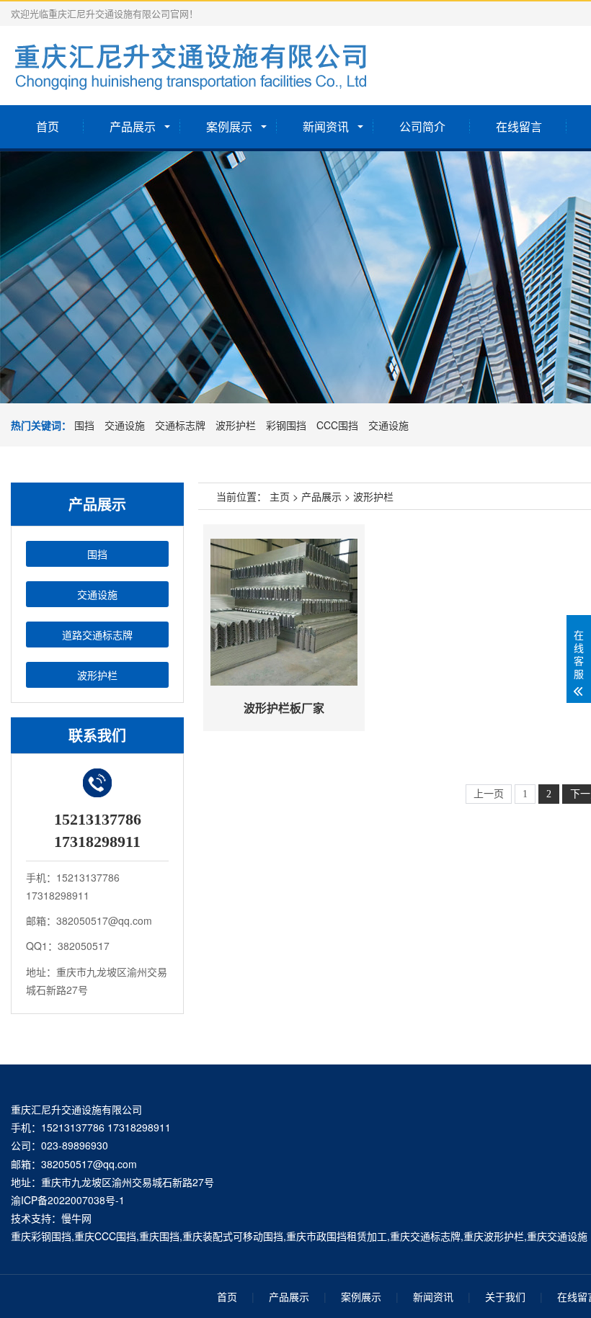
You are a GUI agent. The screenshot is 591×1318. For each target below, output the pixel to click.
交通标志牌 (180, 425)
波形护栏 (235, 425)
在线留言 (519, 126)
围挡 (84, 425)
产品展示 (133, 126)
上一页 (489, 794)
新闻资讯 (326, 126)
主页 (280, 496)
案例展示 (229, 126)
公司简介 (422, 126)
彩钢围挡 (286, 425)
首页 (47, 126)
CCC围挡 (337, 425)
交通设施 (125, 425)
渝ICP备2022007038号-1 (68, 1200)
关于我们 (505, 1296)
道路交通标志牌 (97, 634)
